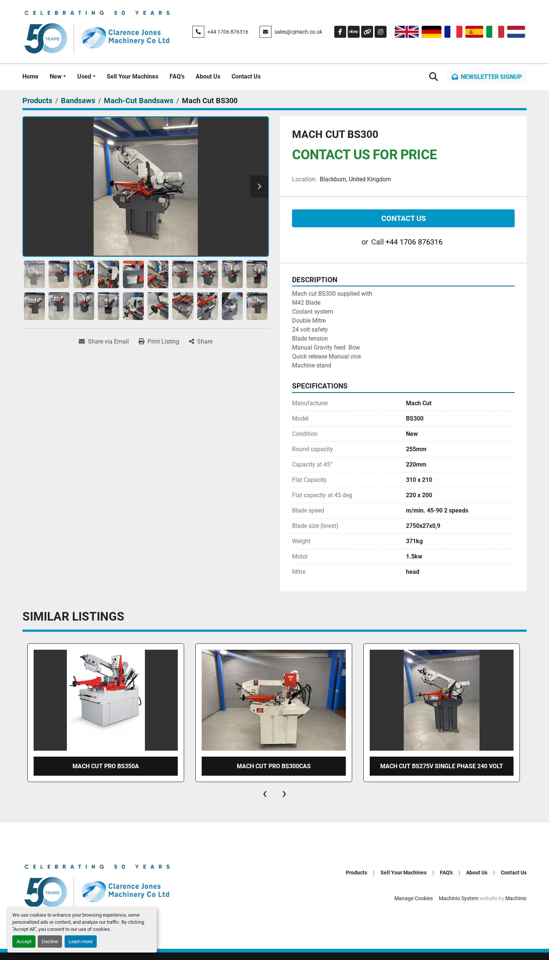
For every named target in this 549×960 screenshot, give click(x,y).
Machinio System (458, 898)
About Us (208, 76)
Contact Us (246, 76)
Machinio (516, 898)
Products (356, 873)
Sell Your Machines (132, 76)
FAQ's (177, 76)
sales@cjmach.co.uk (298, 32)
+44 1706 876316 (227, 32)
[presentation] (265, 793)
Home (30, 76)
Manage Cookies (413, 898)
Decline (50, 941)
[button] (58, 76)
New (56, 76)
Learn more (81, 941)
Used (84, 76)
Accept (23, 941)
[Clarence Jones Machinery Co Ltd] (97, 885)
